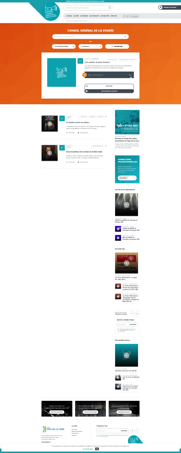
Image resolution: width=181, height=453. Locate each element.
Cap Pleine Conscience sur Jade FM (125, 371)
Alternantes (95, 59)
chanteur (100, 116)
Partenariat (45, 442)
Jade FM (124, 369)
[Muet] (131, 77)
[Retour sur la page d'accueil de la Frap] (50, 11)
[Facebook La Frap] (124, 16)
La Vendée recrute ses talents (77, 122)
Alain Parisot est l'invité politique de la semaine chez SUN (130, 388)
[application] (109, 75)
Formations (75, 433)
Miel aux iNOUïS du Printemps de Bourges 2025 (131, 238)
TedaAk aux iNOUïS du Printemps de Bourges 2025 (131, 229)
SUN (131, 384)
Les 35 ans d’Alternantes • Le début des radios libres (126, 278)
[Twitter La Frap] (127, 16)
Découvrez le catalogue (123, 177)
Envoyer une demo (57, 412)
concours (83, 116)
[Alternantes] (80, 63)
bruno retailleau (97, 146)
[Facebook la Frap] (132, 313)
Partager (109, 86)
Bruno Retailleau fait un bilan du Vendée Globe (84, 151)
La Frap (76, 16)
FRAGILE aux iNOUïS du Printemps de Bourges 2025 (126, 221)
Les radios (84, 16)
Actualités (105, 16)
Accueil (69, 16)
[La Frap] (62, 121)
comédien (92, 116)
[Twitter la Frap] (137, 313)
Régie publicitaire (77, 431)
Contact (113, 16)
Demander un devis (124, 412)
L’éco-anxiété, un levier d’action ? (97, 62)
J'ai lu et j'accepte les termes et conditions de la (126, 330)
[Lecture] (85, 75)
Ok (97, 449)
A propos (74, 429)
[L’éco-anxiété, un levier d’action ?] (61, 86)
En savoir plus (88, 449)
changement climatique (127, 59)
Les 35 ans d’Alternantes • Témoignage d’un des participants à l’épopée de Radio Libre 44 (131, 298)
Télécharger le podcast (109, 91)
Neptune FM (133, 375)
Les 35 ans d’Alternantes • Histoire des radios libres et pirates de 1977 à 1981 (131, 288)
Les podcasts (94, 16)
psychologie (113, 59)
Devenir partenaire (90, 412)
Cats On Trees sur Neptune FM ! (131, 378)
